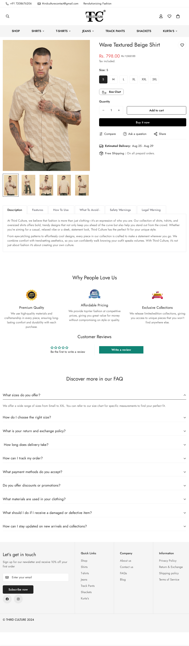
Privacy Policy (167, 560)
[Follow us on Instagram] (18, 599)
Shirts (36, 31)
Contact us (126, 567)
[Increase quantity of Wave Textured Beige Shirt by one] (119, 110)
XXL (144, 79)
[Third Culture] (94, 16)
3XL (154, 79)
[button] (178, 16)
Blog (123, 579)
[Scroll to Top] (182, 626)
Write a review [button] (121, 350)
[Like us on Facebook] (7, 599)
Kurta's (168, 31)
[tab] (15, 210)
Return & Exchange (171, 567)
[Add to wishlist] (182, 45)
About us (125, 560)
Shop (16, 31)
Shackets (144, 31)
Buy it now (143, 122)
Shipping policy (169, 573)
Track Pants (115, 31)
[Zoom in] (82, 48)
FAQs (123, 573)
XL (133, 79)
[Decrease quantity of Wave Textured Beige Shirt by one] (103, 110)
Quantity (104, 101)
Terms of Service (169, 579)
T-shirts (62, 31)
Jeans (86, 31)
